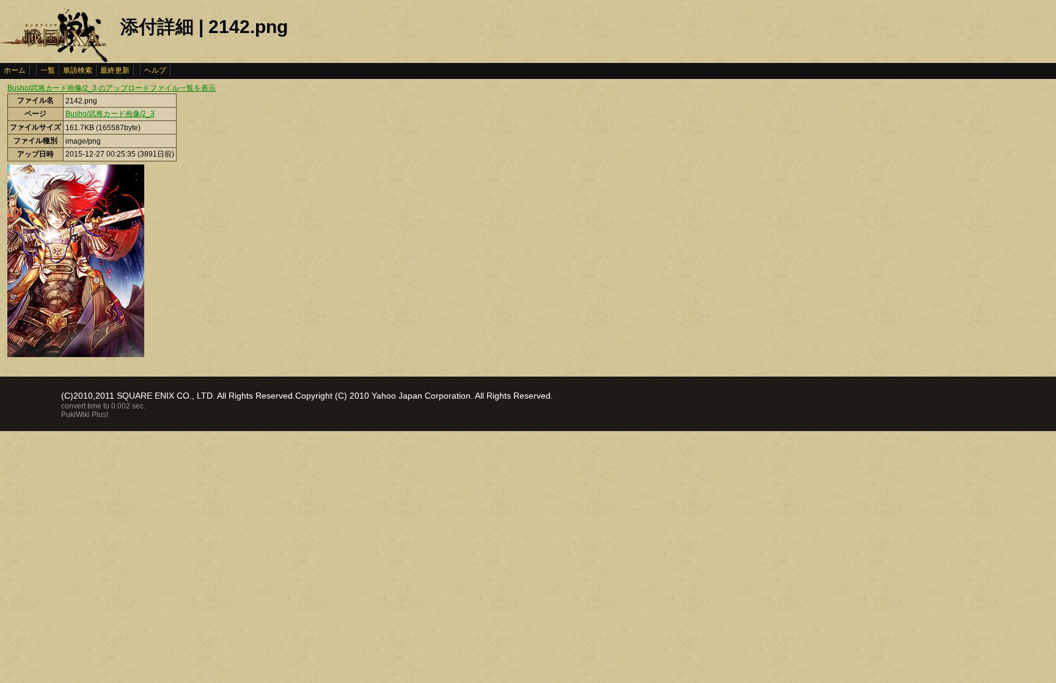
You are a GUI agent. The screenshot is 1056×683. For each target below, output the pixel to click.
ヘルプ (155, 70)
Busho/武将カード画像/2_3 (110, 113)
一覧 (47, 70)
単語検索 (77, 70)
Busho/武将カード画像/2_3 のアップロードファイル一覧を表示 (111, 88)
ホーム (15, 70)
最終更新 (115, 70)
